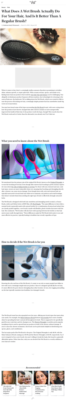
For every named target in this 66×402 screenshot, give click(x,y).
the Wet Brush (39, 107)
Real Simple (37, 204)
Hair (8, 7)
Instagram (63, 63)
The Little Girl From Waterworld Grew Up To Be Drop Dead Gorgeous (8, 389)
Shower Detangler (40, 322)
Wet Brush (61, 178)
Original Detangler (56, 182)
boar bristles (45, 318)
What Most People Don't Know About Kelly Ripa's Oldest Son (56, 388)
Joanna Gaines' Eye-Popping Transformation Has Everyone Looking (41, 389)
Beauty (4, 7)
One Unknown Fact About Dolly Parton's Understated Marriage (24, 389)
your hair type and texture (39, 95)
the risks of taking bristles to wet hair (23, 187)
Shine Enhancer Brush (27, 318)
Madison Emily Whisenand (11, 25)
